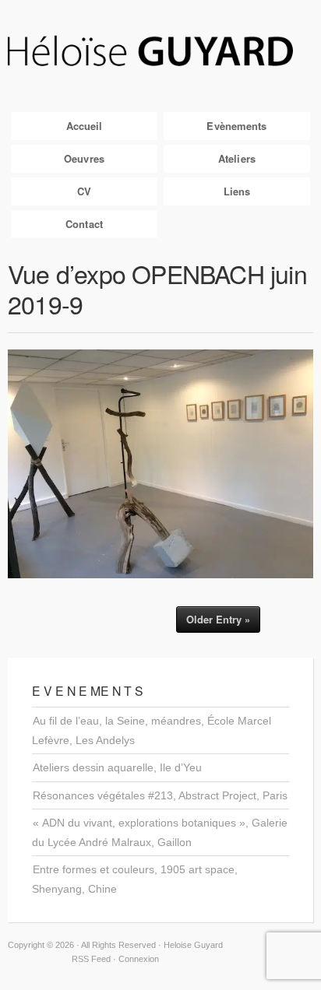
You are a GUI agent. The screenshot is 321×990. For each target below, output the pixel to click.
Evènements (236, 125)
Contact (84, 223)
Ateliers (237, 158)
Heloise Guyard (160, 52)
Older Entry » (218, 619)
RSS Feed (91, 959)
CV (84, 191)
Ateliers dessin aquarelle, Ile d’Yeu (117, 767)
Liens (237, 191)
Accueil (84, 125)
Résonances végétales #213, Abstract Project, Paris (160, 795)
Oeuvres (84, 158)
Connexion (138, 959)
